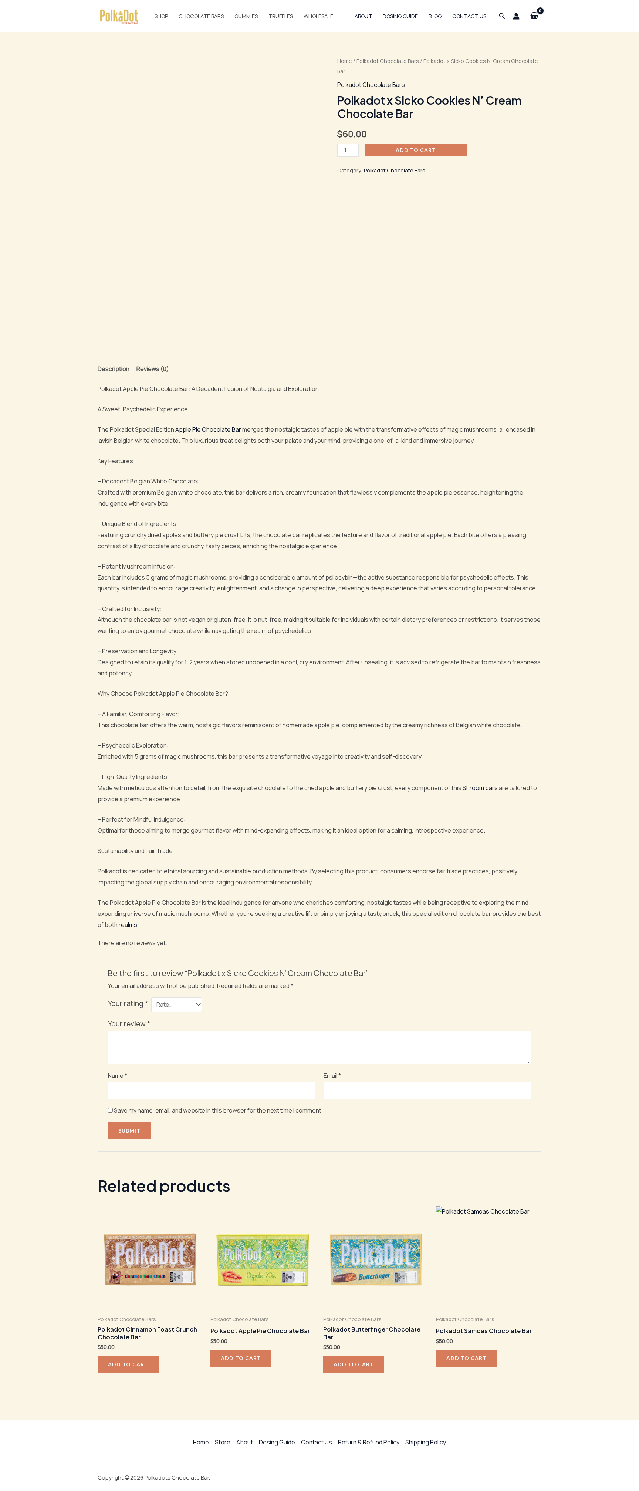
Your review (129, 1024)
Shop (161, 16)
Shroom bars (480, 788)
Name (117, 1076)
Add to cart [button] (128, 1364)
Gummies (246, 16)
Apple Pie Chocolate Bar (208, 429)
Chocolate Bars (201, 16)
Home (344, 60)
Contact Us (469, 16)
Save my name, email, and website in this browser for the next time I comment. (218, 1110)
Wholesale (318, 16)
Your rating (128, 1003)
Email (332, 1076)
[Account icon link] (516, 16)
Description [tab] (113, 369)
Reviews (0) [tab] (152, 369)
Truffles (280, 16)
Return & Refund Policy (368, 1442)
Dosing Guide (400, 16)
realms (128, 925)
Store (222, 1442)
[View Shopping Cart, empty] (534, 16)
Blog (435, 16)
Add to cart (416, 150)
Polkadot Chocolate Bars (387, 60)
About (363, 16)
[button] (502, 16)
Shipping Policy (425, 1442)
